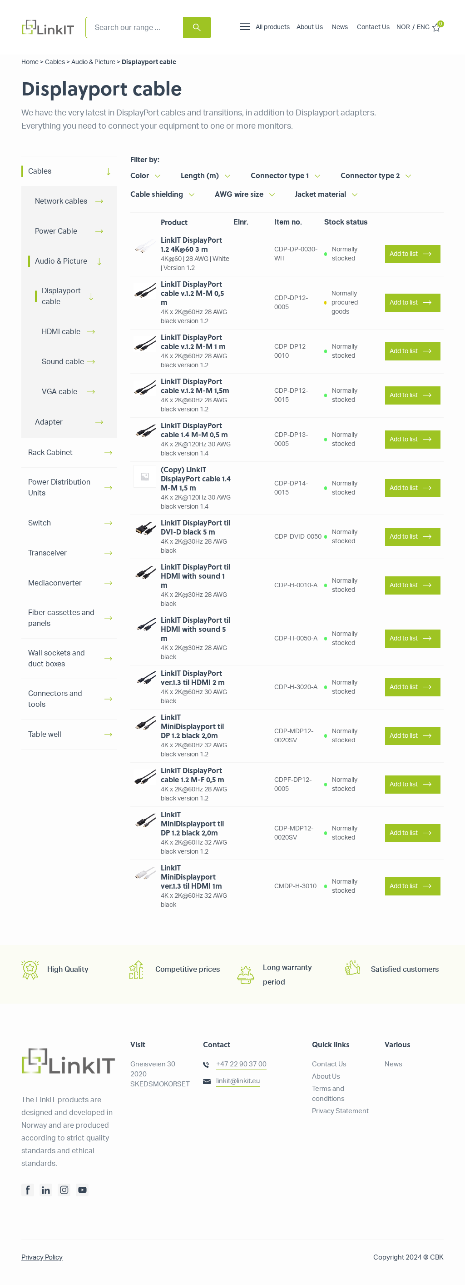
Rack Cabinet (50, 452)
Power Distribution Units (59, 488)
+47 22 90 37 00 (241, 1064)
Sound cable (63, 361)
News (340, 27)
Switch (39, 523)
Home (30, 62)
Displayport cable (61, 296)
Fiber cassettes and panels (61, 618)
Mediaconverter (55, 583)
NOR (403, 27)
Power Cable (56, 231)
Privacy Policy (42, 1257)
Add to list (404, 254)
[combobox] (148, 27)
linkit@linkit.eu (238, 1081)
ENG (423, 27)
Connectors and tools (55, 699)
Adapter (49, 422)
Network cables (61, 201)
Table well (44, 734)
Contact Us (373, 27)
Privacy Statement (340, 1111)
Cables (55, 62)
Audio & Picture (93, 62)
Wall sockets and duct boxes (56, 659)
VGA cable (59, 391)
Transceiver (47, 553)
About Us (310, 27)
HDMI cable (61, 331)
